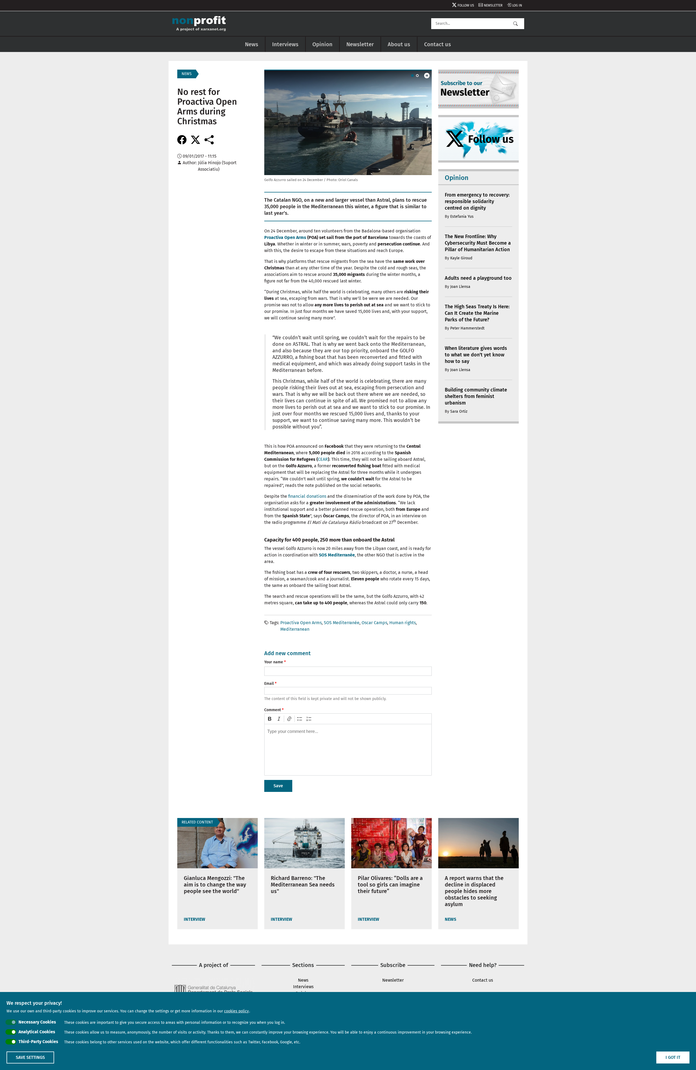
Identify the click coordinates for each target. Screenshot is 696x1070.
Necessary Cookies (37, 1022)
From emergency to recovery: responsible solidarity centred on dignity (477, 201)
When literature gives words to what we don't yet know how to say (476, 354)
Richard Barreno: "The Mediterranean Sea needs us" (303, 884)
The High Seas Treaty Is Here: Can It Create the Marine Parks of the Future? (477, 313)
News (251, 44)
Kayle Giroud (461, 258)
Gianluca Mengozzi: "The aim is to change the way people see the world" (215, 884)
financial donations (307, 496)
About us (399, 44)
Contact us (437, 44)
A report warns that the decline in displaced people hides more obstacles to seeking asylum (474, 891)
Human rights (402, 622)
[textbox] (348, 750)
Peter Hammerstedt (467, 328)
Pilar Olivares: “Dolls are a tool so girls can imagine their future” (390, 884)
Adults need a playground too (478, 278)
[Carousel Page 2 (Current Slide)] (417, 75)
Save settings (30, 1057)
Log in (517, 5)
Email (269, 683)
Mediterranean (294, 629)
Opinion (322, 44)
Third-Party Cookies (38, 1041)
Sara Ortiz (458, 411)
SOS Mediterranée (341, 622)
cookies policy (236, 1011)
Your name (273, 662)
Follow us (466, 5)
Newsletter (493, 5)
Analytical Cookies (36, 1031)
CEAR (323, 459)
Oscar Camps (374, 622)
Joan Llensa (460, 286)
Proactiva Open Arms (285, 237)
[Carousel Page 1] (412, 75)
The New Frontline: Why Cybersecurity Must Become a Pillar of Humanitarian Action (478, 243)
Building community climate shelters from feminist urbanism (476, 396)
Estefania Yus (462, 216)
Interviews (285, 44)
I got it (673, 1057)
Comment (272, 710)
